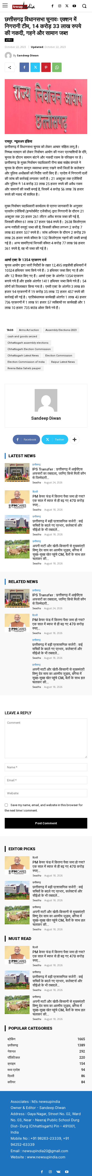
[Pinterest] (46, 67)
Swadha (36, 482)
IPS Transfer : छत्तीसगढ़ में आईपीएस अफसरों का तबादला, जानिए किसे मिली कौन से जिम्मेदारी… (59, 473)
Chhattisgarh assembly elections (28, 342)
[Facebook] (52, 6)
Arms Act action (29, 330)
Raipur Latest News (63, 362)
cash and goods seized (22, 336)
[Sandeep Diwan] (9, 55)
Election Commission (58, 355)
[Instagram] (59, 6)
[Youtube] (74, 6)
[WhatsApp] (57, 67)
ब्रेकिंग (9, 40)
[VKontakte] (58, 1172)
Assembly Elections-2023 (61, 330)
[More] (74, 439)
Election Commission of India (26, 362)
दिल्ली (35, 491)
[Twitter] (67, 6)
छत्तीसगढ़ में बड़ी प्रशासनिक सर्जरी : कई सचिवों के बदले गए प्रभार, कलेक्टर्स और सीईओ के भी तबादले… (58, 525)
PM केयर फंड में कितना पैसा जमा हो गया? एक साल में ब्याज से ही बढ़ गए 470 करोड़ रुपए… (59, 500)
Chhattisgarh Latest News (23, 355)
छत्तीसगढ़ (36, 464)
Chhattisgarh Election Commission (29, 349)
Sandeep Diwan (28, 55)
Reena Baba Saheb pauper (24, 368)
